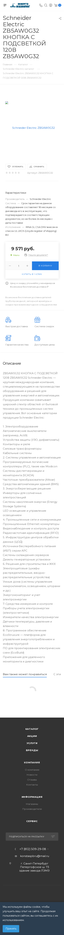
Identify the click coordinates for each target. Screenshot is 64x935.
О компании (32, 769)
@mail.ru (43, 856)
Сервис (32, 821)
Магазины (32, 804)
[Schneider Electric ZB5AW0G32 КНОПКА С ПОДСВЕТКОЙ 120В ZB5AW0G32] (32, 127)
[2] (9, 173)
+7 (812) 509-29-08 (33, 849)
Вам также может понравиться (25, 674)
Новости (32, 774)
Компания (32, 762)
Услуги (32, 743)
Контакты (32, 784)
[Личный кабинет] (50, 5)
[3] (12, 173)
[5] (18, 173)
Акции (32, 736)
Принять (11, 928)
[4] (15, 173)
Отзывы (32, 779)
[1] (6, 173)
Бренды (32, 750)
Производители (32, 808)
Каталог (32, 728)
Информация (32, 796)
